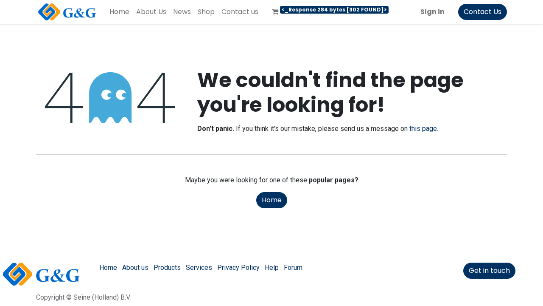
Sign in (432, 12)
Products (167, 268)
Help (272, 268)
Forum (293, 268)
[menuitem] (119, 11)
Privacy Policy (238, 268)
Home (272, 200)
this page (423, 129)
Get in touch (489, 270)
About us (135, 268)
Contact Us (482, 12)
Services (199, 268)
